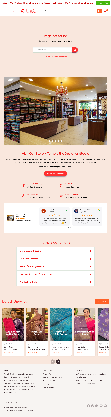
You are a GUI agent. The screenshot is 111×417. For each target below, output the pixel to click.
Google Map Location (55, 173)
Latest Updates (48, 388)
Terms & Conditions (50, 381)
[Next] (58, 361)
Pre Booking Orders (29, 282)
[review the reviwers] (67, 210)
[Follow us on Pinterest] (101, 405)
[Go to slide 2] (69, 227)
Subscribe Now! (103, 3)
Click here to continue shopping (55, 57)
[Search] (99, 11)
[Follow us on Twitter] (92, 405)
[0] (105, 11)
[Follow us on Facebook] (88, 405)
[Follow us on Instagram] (96, 405)
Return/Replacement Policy (53, 377)
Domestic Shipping (29, 258)
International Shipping (30, 251)
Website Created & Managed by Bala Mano (18, 410)
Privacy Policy (48, 374)
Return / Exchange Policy (32, 266)
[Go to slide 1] (67, 227)
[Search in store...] (75, 50)
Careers (46, 384)
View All (101, 302)
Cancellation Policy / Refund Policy (36, 274)
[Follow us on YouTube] (105, 405)
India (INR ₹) (10, 402)
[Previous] (53, 361)
